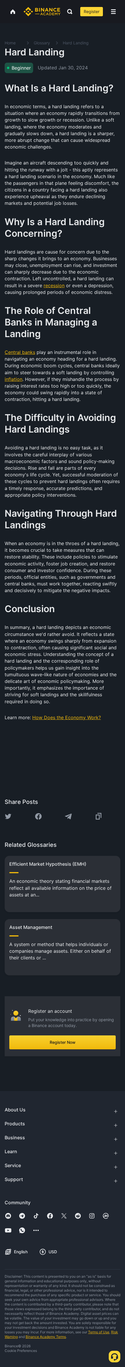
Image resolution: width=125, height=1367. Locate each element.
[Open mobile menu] (113, 11)
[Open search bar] (68, 11)
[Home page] (42, 11)
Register (91, 11)
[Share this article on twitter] (8, 816)
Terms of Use (98, 1332)
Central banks (20, 352)
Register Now (63, 1042)
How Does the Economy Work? (66, 717)
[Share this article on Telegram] (68, 816)
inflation (13, 379)
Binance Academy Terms (46, 1337)
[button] (113, 11)
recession (54, 285)
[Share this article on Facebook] (38, 816)
